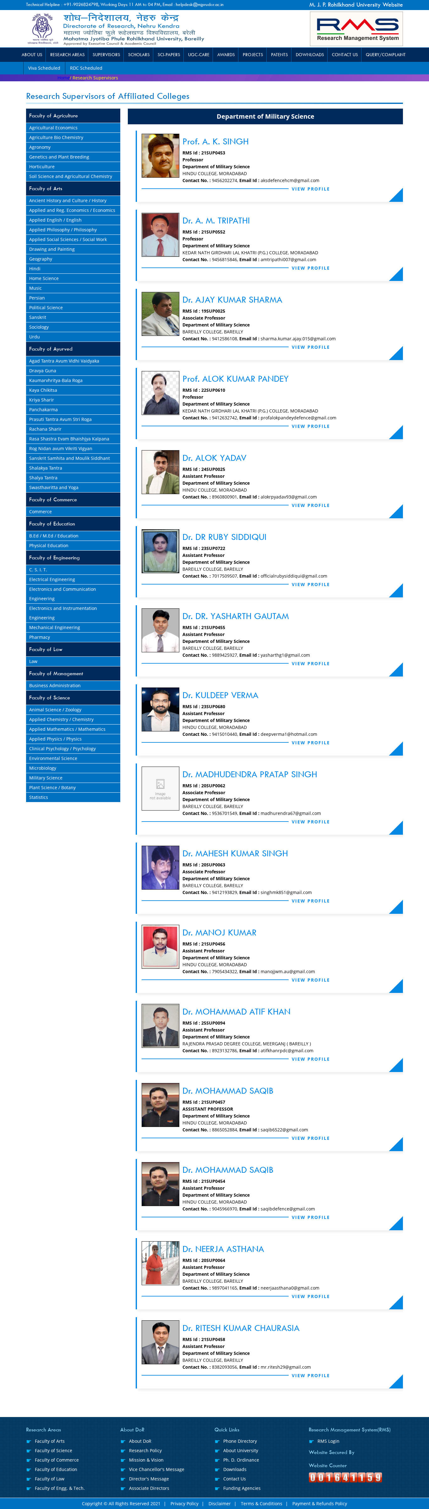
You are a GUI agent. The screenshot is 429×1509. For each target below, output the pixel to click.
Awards (226, 54)
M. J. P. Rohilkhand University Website (356, 4)
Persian (37, 298)
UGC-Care (198, 54)
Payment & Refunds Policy (319, 1503)
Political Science (46, 307)
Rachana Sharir (45, 429)
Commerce (40, 512)
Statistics (38, 797)
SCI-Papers (169, 54)
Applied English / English (55, 220)
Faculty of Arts (45, 188)
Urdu (34, 337)
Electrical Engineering (52, 579)
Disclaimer (220, 1503)
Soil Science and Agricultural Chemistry (70, 176)
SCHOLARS (139, 54)
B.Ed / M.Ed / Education (54, 536)
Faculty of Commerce (53, 500)
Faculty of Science (49, 698)
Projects (253, 54)
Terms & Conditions (261, 1503)
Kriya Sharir (41, 400)
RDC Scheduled (86, 68)
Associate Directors (149, 1488)
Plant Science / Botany (52, 787)
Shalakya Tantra (45, 468)
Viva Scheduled (44, 68)
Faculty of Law (45, 649)
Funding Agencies (242, 1488)
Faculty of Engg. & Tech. (60, 1488)
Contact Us (345, 54)
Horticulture (42, 167)
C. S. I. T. (38, 570)
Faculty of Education (52, 524)
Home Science (44, 278)
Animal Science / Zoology (55, 710)
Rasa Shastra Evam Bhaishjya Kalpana (69, 439)
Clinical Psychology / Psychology (62, 749)
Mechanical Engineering (54, 627)
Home (63, 78)
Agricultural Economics (53, 128)
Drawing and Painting (52, 249)
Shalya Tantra (43, 478)
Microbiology (42, 768)
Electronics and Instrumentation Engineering (63, 613)
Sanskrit (37, 317)
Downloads (310, 54)
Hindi (35, 269)
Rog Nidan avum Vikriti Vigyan (60, 448)
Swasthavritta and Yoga (54, 487)
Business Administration (55, 685)
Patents (279, 54)
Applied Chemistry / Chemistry (61, 719)
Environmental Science (53, 758)
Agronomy (40, 147)
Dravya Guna (42, 371)
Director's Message (149, 1479)
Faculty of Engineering (54, 558)
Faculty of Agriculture (53, 116)
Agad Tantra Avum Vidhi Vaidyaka (64, 361)
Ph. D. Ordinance (241, 1460)
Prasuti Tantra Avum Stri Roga (60, 419)
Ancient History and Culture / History (67, 200)
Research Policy (145, 1450)
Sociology (39, 327)
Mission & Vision (146, 1460)
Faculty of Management (56, 673)
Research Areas (67, 54)
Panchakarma (43, 409)
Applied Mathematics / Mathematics (67, 729)
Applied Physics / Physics (55, 739)
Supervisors (106, 54)
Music (35, 288)
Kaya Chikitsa (43, 390)
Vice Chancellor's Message (156, 1469)
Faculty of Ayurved (51, 349)
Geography (40, 259)
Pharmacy (39, 637)
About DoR (140, 1441)
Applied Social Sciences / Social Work (68, 239)
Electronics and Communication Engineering (62, 593)
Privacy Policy (184, 1503)
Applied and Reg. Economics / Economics (72, 210)
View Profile (311, 189)
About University (240, 1450)
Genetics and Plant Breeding (59, 157)
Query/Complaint (386, 54)
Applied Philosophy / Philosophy (63, 230)
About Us (32, 54)
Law (33, 661)
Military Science (45, 778)
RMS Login (328, 1441)
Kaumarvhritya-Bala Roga (56, 380)
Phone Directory (240, 1441)
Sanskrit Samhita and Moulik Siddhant (69, 458)
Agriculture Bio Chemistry (56, 137)
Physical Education (48, 545)
